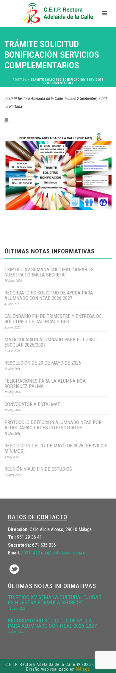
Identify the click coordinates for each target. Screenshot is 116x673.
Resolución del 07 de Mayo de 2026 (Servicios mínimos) (55, 448)
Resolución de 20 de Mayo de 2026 (42, 362)
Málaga (83, 669)
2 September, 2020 (92, 98)
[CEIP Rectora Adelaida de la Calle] (58, 13)
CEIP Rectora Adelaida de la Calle (36, 98)
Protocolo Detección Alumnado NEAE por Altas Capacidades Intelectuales (52, 425)
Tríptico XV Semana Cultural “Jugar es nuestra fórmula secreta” (49, 272)
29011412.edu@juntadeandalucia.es (54, 553)
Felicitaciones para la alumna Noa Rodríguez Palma (45, 383)
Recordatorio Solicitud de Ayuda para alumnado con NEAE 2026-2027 (48, 295)
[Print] (9, 120)
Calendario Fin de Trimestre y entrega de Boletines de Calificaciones (53, 318)
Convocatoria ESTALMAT (32, 404)
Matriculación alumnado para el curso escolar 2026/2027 (50, 342)
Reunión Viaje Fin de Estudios (38, 469)
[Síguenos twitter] (14, 569)
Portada (20, 79)
